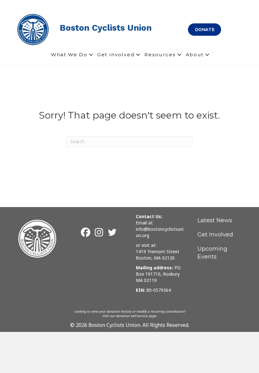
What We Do (69, 55)
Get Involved (116, 55)
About (195, 55)
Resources (160, 55)
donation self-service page (136, 316)
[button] (90, 55)
